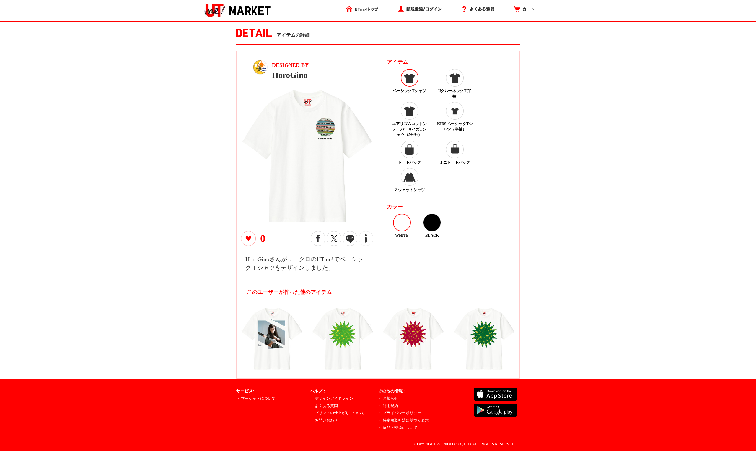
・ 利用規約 (388, 406)
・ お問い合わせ (324, 420)
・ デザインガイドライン (331, 398)
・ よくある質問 (324, 406)
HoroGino (290, 75)
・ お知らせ (388, 398)
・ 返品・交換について (397, 427)
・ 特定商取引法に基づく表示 (403, 420)
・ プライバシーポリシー (399, 413)
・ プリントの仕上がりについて (337, 413)
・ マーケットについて (256, 398)
